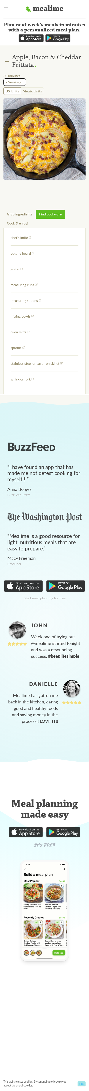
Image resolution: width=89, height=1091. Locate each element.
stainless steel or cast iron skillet (35, 363)
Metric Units (32, 91)
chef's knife (19, 237)
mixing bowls (20, 316)
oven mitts (18, 331)
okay (81, 1083)
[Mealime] (44, 9)
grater (15, 269)
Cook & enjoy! (17, 223)
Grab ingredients (19, 214)
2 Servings (13, 81)
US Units (12, 91)
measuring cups (22, 284)
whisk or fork (21, 379)
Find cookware (50, 214)
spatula (16, 347)
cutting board (21, 253)
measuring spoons (24, 300)
